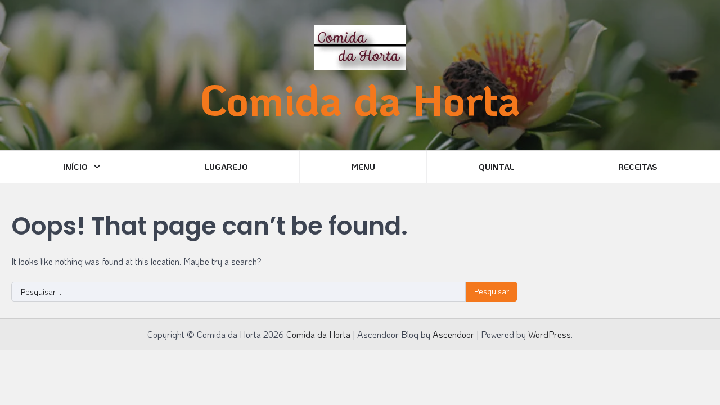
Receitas (638, 166)
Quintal (497, 166)
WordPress (549, 334)
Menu (363, 166)
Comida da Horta (360, 99)
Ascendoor (453, 334)
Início (75, 166)
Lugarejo (226, 166)
